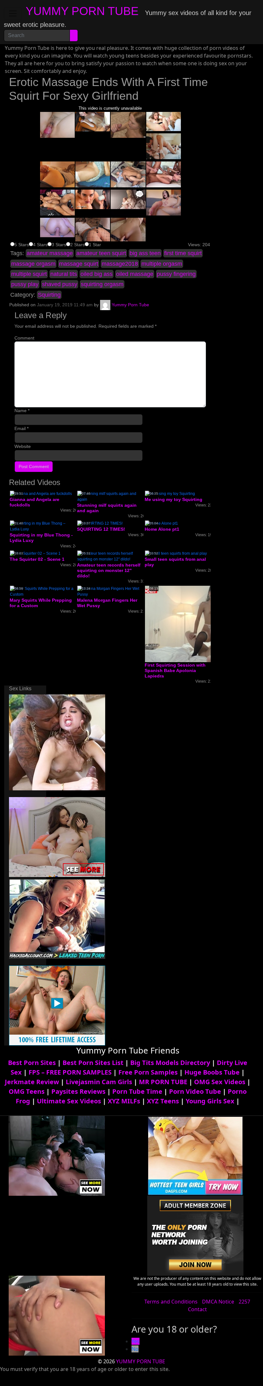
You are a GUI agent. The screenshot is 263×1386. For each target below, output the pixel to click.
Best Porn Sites (32, 1062)
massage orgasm (33, 264)
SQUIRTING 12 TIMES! (101, 529)
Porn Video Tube (195, 1091)
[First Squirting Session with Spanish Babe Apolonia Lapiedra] (196, 624)
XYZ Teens (163, 1101)
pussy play (24, 284)
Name (22, 410)
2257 (244, 1301)
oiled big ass (97, 274)
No (135, 1348)
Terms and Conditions (171, 1301)
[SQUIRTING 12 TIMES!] (100, 523)
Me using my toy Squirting (173, 499)
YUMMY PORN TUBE (82, 11)
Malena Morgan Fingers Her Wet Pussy (107, 603)
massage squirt (78, 264)
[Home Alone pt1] (161, 523)
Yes (136, 1341)
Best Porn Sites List (93, 1062)
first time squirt (183, 253)
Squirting (49, 295)
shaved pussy (59, 284)
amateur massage (50, 253)
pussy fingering (176, 274)
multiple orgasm (161, 264)
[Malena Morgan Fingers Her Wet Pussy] (110, 591)
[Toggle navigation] (13, 13)
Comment (24, 338)
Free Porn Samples (148, 1072)
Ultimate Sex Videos (69, 1101)
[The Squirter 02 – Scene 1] (35, 553)
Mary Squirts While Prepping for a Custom (41, 603)
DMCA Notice (218, 1301)
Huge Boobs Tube (212, 1072)
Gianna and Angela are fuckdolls (34, 502)
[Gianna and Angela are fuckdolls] (41, 493)
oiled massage (134, 274)
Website (22, 446)
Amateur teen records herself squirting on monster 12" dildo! (108, 570)
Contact (197, 1309)
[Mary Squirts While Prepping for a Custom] (43, 591)
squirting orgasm (102, 284)
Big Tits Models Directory (170, 1062)
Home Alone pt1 (162, 529)
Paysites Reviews (78, 1091)
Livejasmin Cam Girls (99, 1081)
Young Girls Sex (210, 1101)
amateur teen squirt (101, 253)
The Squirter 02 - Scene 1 (37, 559)
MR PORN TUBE (163, 1081)
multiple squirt (29, 274)
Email (21, 428)
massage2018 (120, 264)
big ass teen (145, 253)
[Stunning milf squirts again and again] (110, 496)
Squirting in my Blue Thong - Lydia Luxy (41, 537)
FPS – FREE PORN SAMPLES (70, 1072)
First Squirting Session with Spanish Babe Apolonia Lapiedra (175, 670)
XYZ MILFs (124, 1101)
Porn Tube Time (137, 1091)
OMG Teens (27, 1091)
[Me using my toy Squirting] (170, 493)
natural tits (63, 274)
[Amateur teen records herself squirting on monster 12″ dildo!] (110, 556)
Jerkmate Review (32, 1081)
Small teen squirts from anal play (175, 562)
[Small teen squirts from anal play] (176, 553)
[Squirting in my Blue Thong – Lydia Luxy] (43, 526)
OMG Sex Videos (219, 1081)
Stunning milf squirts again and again (107, 508)
